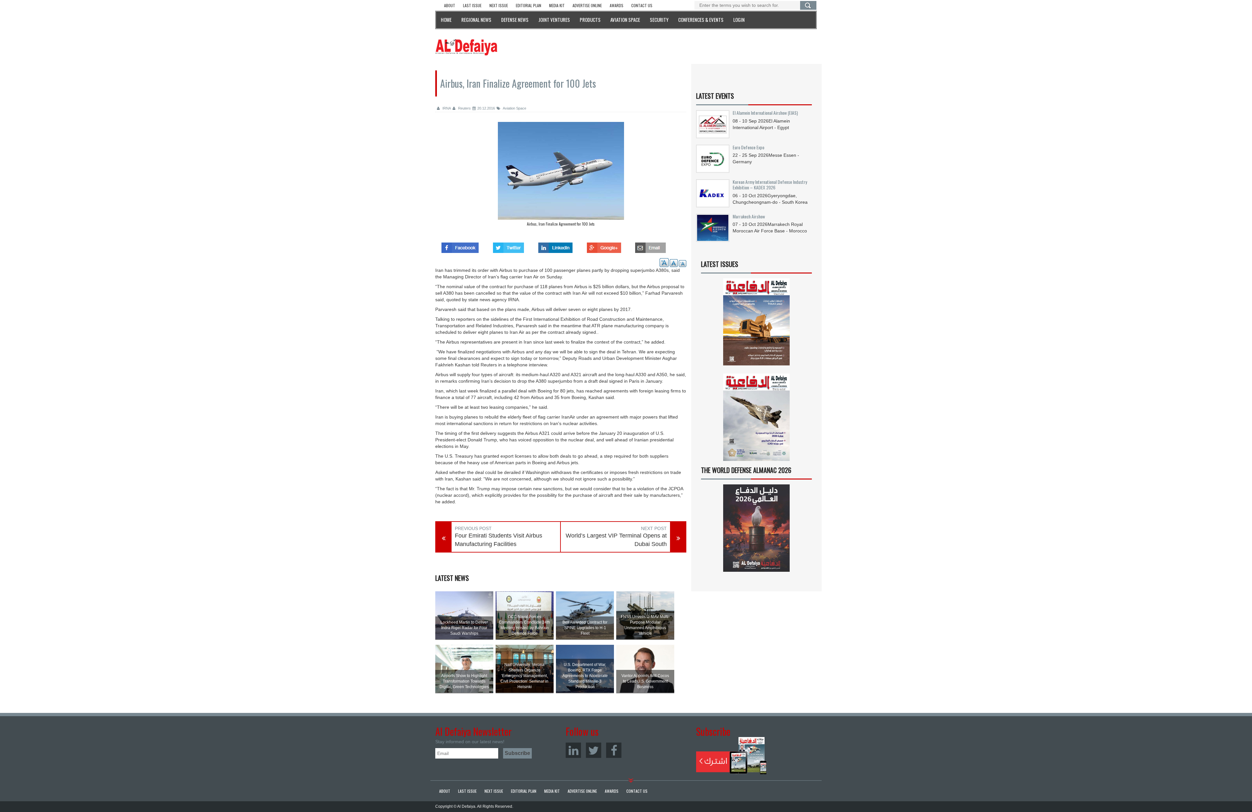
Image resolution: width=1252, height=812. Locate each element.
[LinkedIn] (573, 750)
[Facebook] (613, 750)
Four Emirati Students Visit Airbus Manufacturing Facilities (498, 539)
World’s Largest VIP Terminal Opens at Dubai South (616, 539)
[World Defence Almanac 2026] (756, 528)
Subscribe (731, 755)
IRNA (446, 108)
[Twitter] (593, 750)
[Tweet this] (508, 245)
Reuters (464, 108)
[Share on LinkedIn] (555, 245)
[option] (560, 175)
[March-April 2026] (756, 324)
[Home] (466, 47)
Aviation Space (514, 108)
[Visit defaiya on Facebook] (460, 245)
